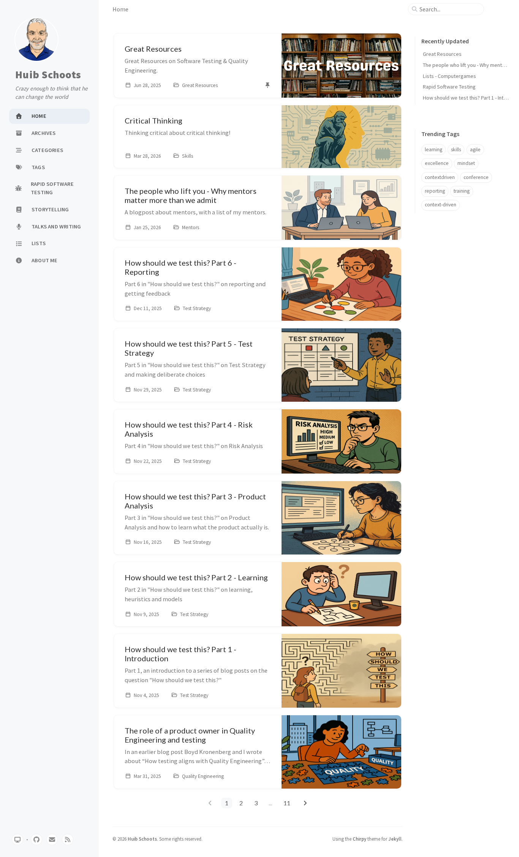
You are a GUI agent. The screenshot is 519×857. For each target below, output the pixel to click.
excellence (437, 163)
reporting (435, 191)
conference (476, 177)
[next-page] (304, 803)
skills (456, 149)
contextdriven (440, 177)
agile (475, 149)
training (462, 191)
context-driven (440, 204)
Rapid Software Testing (449, 86)
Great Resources (442, 54)
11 (286, 802)
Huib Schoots (48, 74)
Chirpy (359, 839)
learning (433, 149)
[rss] (67, 839)
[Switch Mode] (17, 839)
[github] (36, 839)
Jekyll (395, 839)
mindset (466, 163)
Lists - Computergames (449, 76)
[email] (52, 839)
